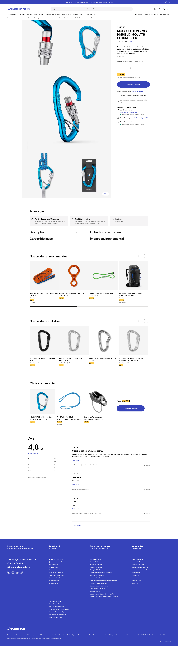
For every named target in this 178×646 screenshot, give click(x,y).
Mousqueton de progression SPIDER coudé (102, 359)
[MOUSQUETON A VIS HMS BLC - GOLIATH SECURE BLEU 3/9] (66, 109)
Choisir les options (131, 408)
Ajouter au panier (133, 84)
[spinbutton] (124, 68)
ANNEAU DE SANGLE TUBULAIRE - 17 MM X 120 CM (44, 294)
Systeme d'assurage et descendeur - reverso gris (93, 418)
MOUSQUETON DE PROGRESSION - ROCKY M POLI (72, 359)
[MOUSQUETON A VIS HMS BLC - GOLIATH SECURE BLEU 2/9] (44, 42)
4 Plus (105, 194)
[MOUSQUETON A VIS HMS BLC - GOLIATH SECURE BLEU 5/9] (89, 175)
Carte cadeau (164, 14)
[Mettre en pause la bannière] (166, 2)
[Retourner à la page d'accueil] (19, 9)
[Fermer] (169, 2)
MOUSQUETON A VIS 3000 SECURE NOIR (43, 359)
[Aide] (159, 9)
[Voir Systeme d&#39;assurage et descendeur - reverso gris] (96, 401)
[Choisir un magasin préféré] (155, 9)
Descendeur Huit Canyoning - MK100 (72, 293)
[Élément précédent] (140, 256)
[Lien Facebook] (8, 572)
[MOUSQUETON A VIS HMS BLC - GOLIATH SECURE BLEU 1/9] (89, 42)
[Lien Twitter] (12, 572)
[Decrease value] (119, 68)
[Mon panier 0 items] (168, 9)
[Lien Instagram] (21, 572)
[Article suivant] (146, 256)
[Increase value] (128, 68)
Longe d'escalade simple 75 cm (101, 293)
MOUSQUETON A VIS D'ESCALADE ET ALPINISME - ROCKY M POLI (132, 359)
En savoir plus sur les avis (36, 477)
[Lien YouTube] (17, 572)
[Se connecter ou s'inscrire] (164, 9)
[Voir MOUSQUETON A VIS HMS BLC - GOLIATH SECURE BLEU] (42, 401)
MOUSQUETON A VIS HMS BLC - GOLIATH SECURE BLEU (41, 418)
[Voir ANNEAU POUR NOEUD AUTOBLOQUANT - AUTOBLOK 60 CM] (69, 401)
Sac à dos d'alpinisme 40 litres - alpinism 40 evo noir (131, 294)
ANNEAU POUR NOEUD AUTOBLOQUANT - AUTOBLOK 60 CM (69, 418)
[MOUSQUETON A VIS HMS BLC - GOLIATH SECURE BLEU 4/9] (44, 175)
